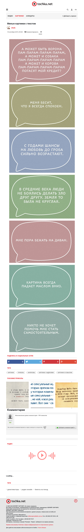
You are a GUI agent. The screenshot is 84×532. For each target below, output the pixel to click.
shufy (13, 28)
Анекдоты (30, 16)
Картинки (19, 16)
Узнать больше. (42, 527)
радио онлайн (27, 490)
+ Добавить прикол (69, 16)
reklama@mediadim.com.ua (35, 516)
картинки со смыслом (65, 372)
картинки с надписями (46, 372)
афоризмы (31, 372)
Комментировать (32, 32)
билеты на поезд (41, 490)
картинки (11, 372)
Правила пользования (12, 524)
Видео (10, 16)
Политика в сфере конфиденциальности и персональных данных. (35, 524)
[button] (72, 9)
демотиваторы (13, 490)
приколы (21, 372)
